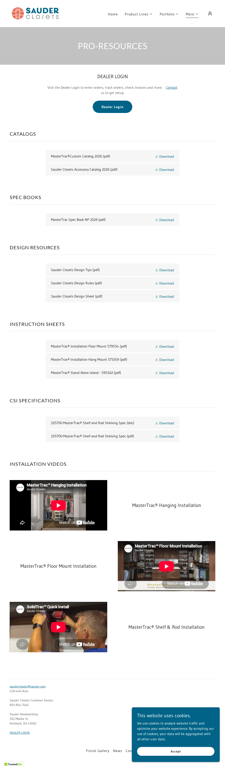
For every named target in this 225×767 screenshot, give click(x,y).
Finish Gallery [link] (97, 751)
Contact (172, 87)
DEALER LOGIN (20, 733)
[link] (36, 13)
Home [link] (113, 14)
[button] (139, 14)
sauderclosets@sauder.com (28, 686)
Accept (176, 751)
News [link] (117, 751)
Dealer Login (112, 107)
